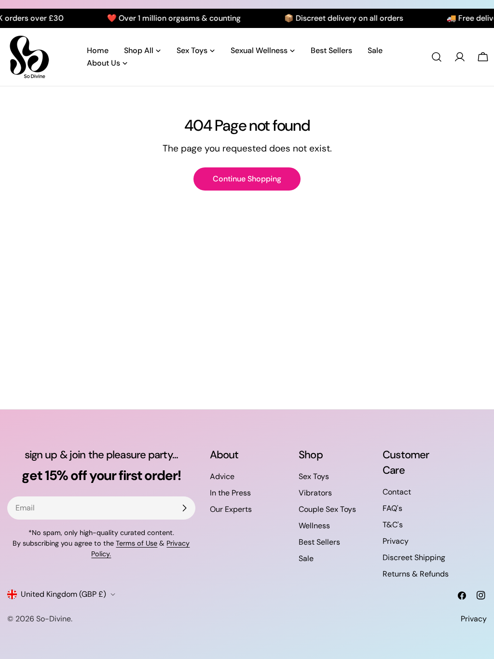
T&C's (393, 525)
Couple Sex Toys (327, 509)
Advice (222, 476)
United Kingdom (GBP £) (63, 594)
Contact (397, 492)
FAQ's (392, 508)
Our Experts (231, 509)
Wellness (314, 526)
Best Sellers (319, 542)
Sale (306, 558)
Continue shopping (247, 179)
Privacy (396, 541)
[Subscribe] (184, 508)
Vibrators (315, 493)
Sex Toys (314, 476)
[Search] (436, 57)
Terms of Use (136, 543)
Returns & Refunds (416, 574)
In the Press (230, 493)
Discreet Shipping (414, 557)
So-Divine (53, 619)
